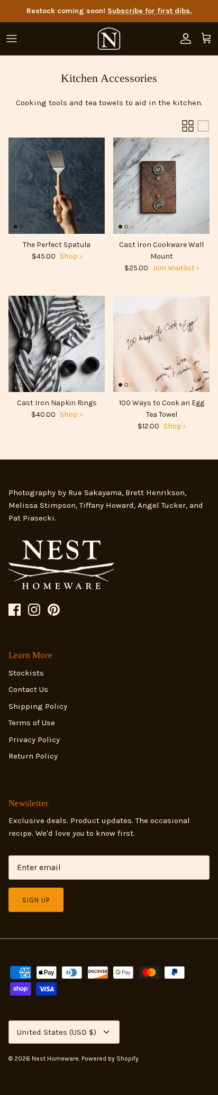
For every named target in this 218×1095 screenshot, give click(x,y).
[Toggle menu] (11, 38)
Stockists (26, 673)
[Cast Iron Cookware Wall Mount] (161, 186)
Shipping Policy (37, 706)
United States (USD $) (56, 1032)
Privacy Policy (34, 739)
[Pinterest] (54, 610)
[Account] (183, 38)
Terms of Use (31, 722)
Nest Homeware (55, 1058)
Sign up (36, 900)
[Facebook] (14, 610)
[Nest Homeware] (109, 39)
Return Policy (33, 756)
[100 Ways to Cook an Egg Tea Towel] (161, 344)
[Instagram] (34, 610)
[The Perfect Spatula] (56, 186)
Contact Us (28, 689)
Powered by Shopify (110, 1058)
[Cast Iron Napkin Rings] (56, 344)
